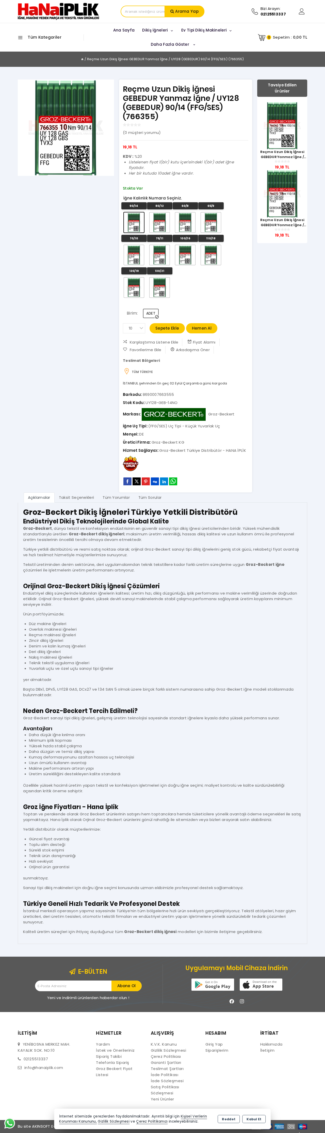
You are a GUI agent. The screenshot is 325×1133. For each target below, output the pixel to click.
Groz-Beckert (221, 414)
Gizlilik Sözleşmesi (168, 1050)
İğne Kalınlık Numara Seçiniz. (152, 198)
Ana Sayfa (124, 30)
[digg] (155, 481)
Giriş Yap (214, 1044)
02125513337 (36, 1059)
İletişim (267, 1050)
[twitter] (137, 481)
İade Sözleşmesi (167, 1080)
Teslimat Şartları (167, 1068)
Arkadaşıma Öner (193, 349)
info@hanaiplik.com (43, 1067)
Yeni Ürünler (162, 1099)
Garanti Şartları (166, 1062)
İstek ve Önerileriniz (115, 1050)
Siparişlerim (216, 1050)
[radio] (134, 222)
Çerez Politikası (166, 1056)
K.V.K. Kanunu (164, 1044)
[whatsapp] (173, 481)
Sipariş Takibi (109, 1056)
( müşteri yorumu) (142, 132)
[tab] (39, 497)
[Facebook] (232, 1001)
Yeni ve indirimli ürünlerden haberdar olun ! (88, 997)
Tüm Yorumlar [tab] (116, 497)
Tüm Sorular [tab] (149, 497)
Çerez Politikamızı (152, 1121)
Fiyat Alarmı (204, 342)
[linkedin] (164, 481)
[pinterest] (146, 481)
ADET (150, 313)
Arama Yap (187, 11)
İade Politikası (164, 1074)
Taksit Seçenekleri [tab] (76, 497)
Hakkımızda (271, 1044)
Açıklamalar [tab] (39, 497)
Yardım (103, 1044)
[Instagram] (242, 1001)
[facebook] (127, 481)
